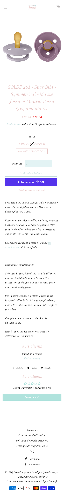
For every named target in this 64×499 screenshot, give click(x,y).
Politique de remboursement (32, 440)
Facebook (34, 459)
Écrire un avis (32, 358)
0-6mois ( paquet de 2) (32, 144)
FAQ (32, 451)
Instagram (34, 464)
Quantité (17, 163)
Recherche (32, 430)
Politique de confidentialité (32, 445)
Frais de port (14, 124)
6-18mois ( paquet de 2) (32, 151)
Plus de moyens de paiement (31, 190)
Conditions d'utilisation (32, 435)
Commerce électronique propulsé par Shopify (32, 481)
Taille (32, 136)
